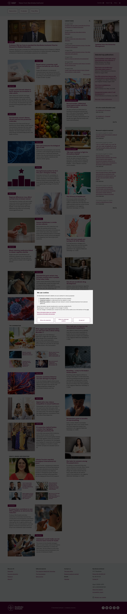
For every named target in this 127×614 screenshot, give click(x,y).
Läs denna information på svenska (46, 314)
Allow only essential (45, 320)
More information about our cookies (46, 312)
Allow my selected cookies (63, 320)
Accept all (81, 320)
